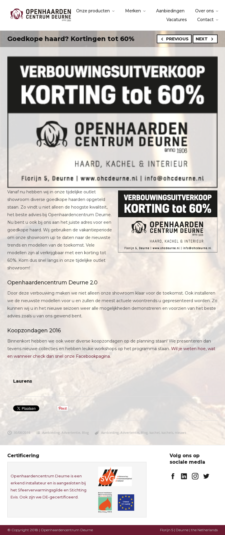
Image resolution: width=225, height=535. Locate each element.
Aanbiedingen (170, 10)
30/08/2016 (22, 432)
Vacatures (176, 19)
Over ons (204, 10)
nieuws (180, 432)
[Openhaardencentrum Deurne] (40, 14)
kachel (154, 432)
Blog (85, 432)
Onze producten (93, 10)
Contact (205, 19)
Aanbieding (51, 432)
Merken (133, 10)
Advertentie (71, 432)
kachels (167, 432)
